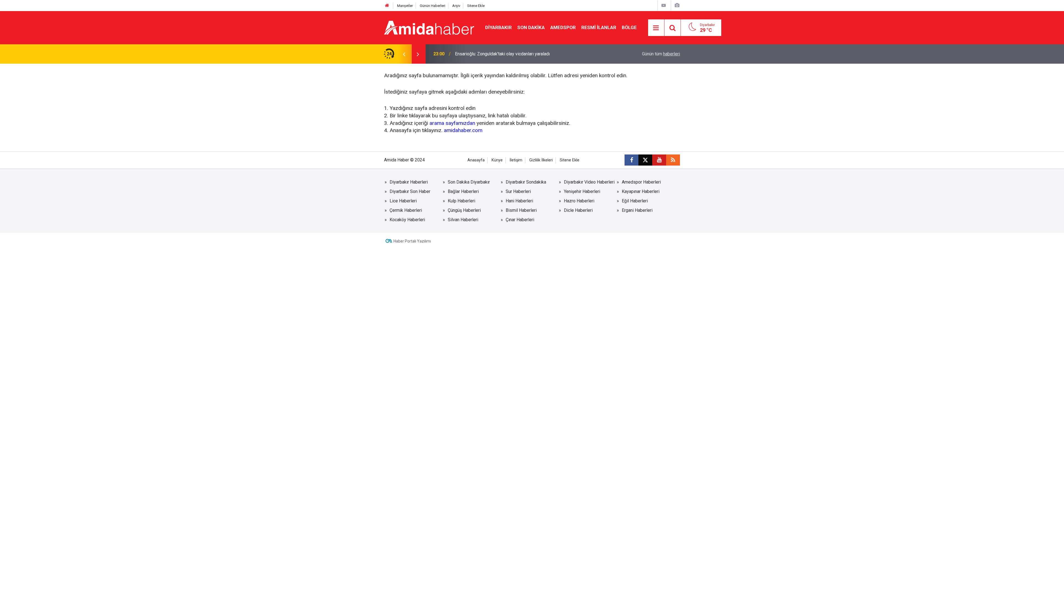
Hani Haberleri (519, 200)
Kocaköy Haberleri (407, 219)
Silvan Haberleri (463, 219)
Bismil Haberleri (521, 210)
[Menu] (656, 28)
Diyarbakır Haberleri (409, 182)
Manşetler (405, 6)
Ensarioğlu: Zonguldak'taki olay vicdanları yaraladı (502, 53)
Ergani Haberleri (637, 210)
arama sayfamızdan (452, 123)
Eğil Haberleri (635, 200)
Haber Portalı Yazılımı (412, 241)
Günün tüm (661, 53)
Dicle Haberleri (578, 210)
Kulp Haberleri (461, 200)
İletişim (516, 160)
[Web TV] (664, 5)
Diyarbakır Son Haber (410, 191)
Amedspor (563, 27)
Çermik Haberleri (406, 210)
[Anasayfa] (387, 6)
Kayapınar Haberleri (640, 191)
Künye (497, 160)
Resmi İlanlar (598, 27)
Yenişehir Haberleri (582, 191)
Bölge (629, 27)
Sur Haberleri (518, 191)
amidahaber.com (463, 130)
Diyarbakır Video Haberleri (589, 182)
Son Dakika (531, 27)
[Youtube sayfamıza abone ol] (659, 160)
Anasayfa (476, 160)
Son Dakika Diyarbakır (469, 182)
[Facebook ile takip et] (631, 160)
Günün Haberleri (432, 6)
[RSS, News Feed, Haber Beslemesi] (673, 160)
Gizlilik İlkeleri (541, 160)
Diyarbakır (498, 27)
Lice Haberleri (403, 200)
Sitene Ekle (476, 6)
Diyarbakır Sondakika (526, 182)
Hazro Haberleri (579, 200)
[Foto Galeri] (677, 5)
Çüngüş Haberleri (464, 210)
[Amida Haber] (429, 27)
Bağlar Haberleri (463, 191)
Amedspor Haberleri (641, 182)
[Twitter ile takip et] (645, 160)
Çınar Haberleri (520, 219)
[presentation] (404, 54)
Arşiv (456, 6)
